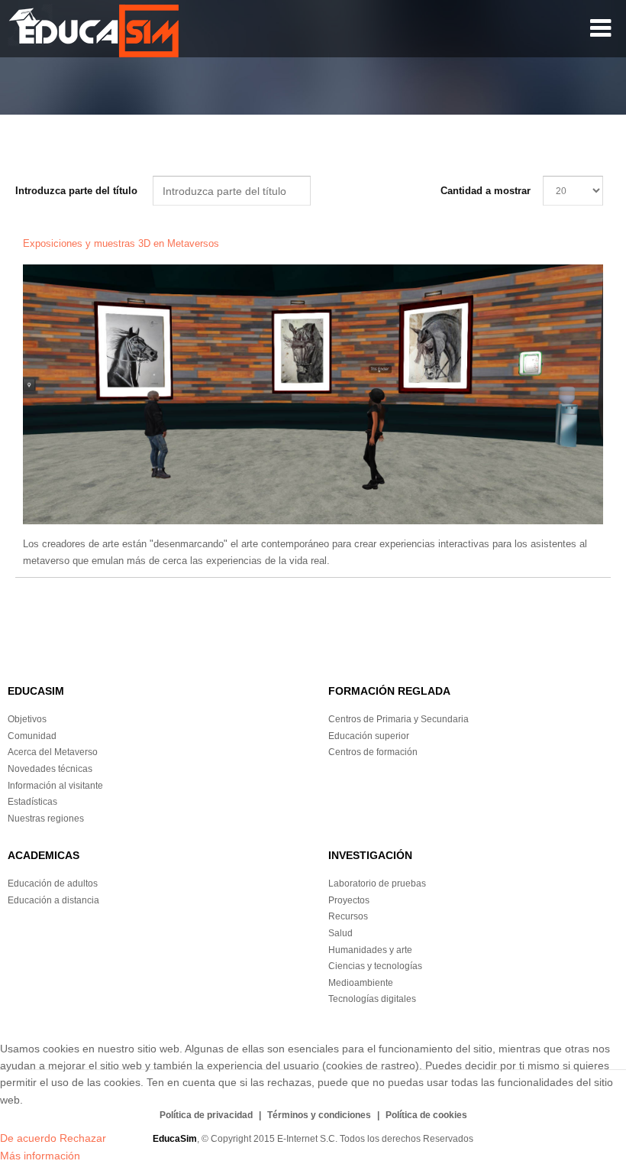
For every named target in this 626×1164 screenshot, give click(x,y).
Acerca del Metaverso (53, 752)
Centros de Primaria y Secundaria (398, 719)
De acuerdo (28, 1138)
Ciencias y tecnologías (375, 966)
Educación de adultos (53, 883)
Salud (340, 933)
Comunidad (32, 736)
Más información (40, 1155)
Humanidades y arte (370, 950)
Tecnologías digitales (372, 999)
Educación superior (368, 736)
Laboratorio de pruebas (377, 883)
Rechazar (83, 1138)
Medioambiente (360, 983)
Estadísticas (32, 801)
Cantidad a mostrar (485, 190)
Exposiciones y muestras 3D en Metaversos (122, 243)
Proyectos (348, 900)
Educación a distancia (53, 900)
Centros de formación (373, 752)
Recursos (348, 916)
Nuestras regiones (46, 818)
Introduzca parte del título (77, 190)
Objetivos (27, 719)
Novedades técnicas (50, 769)
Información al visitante (55, 785)
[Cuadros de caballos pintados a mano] (313, 394)
